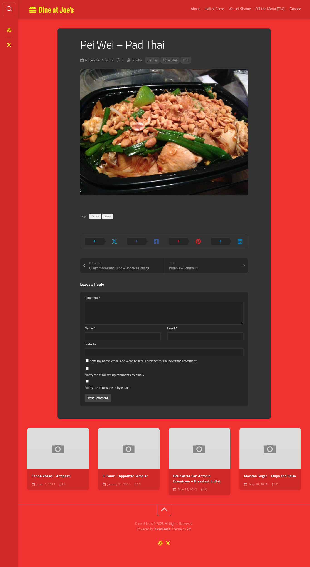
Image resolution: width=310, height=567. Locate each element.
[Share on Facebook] (143, 241)
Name (90, 328)
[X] (9, 45)
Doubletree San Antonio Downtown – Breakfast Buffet (197, 478)
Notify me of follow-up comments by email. (114, 375)
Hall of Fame (214, 9)
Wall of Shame (240, 9)
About (195, 9)
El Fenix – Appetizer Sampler (125, 476)
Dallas (95, 216)
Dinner (152, 60)
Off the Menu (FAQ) (270, 9)
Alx (189, 529)
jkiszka (137, 60)
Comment (92, 298)
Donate (295, 9)
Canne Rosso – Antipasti (51, 476)
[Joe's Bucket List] (9, 30)
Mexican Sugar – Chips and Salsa (270, 476)
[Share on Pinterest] (185, 241)
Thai (186, 60)
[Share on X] (101, 241)
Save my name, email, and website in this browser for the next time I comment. (143, 361)
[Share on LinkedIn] (227, 241)
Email (172, 328)
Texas (107, 216)
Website (90, 344)
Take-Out (170, 60)
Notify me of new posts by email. (107, 388)
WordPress (162, 529)
